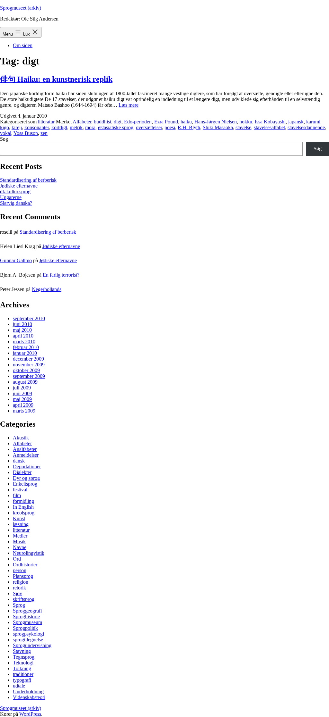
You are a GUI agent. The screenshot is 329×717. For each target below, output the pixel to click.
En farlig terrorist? (61, 275)
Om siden (22, 45)
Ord (17, 559)
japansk (296, 121)
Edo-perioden (138, 121)
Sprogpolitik (25, 628)
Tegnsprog (23, 657)
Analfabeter (25, 449)
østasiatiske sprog (115, 127)
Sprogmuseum (27, 622)
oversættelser (149, 127)
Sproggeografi (27, 610)
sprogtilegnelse (28, 639)
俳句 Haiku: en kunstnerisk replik (56, 79)
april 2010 (23, 335)
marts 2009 (24, 410)
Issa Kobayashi (270, 121)
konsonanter (36, 127)
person (19, 570)
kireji (17, 127)
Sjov (17, 593)
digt (117, 121)
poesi (169, 127)
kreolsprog (23, 512)
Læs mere (128, 105)
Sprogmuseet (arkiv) (20, 8)
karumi (313, 121)
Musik (19, 541)
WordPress (30, 714)
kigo (4, 127)
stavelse (243, 127)
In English (23, 507)
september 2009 (29, 376)
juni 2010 (22, 324)
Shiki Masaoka (218, 127)
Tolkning (22, 668)
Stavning (22, 651)
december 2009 (28, 359)
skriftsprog (23, 599)
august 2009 (25, 382)
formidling (23, 501)
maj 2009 (22, 399)
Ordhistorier (25, 564)
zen (44, 133)
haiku (186, 121)
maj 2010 (22, 330)
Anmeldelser (26, 455)
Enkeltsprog (25, 484)
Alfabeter (82, 121)
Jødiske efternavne (19, 185)
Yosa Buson (25, 133)
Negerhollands (46, 289)
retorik (19, 587)
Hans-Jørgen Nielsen (215, 121)
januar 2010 (25, 353)
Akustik (21, 437)
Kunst (19, 518)
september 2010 (29, 318)
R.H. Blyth (189, 127)
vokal (5, 133)
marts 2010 (24, 341)
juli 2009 (22, 387)
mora (90, 127)
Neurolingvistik (28, 553)
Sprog (19, 605)
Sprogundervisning (32, 645)
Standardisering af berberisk (28, 180)
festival (20, 489)
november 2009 (29, 364)
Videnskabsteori (29, 697)
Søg (4, 139)
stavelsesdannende (306, 127)
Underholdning (28, 691)
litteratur (46, 121)
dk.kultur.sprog (15, 191)
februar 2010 (26, 347)
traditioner (23, 674)
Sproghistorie (26, 616)
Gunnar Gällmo (16, 260)
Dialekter (22, 472)
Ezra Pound (166, 121)
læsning (21, 524)
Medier (20, 535)
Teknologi (23, 662)
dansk (19, 460)
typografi (22, 680)
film (17, 495)
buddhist (102, 121)
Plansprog (23, 576)
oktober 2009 (26, 370)
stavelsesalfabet (269, 127)
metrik (76, 127)
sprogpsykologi (28, 634)
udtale (19, 685)
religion (20, 582)
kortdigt (59, 127)
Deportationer (27, 466)
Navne (19, 547)
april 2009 (23, 405)
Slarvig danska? (16, 203)
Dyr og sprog (26, 478)
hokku (245, 121)
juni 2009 (22, 393)
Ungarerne (11, 197)
